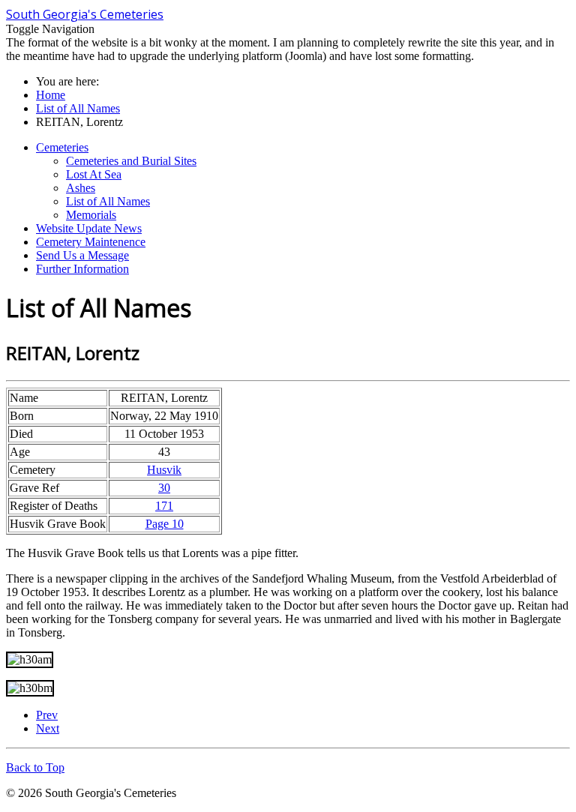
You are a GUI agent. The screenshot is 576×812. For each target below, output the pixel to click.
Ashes (80, 187)
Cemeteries (62, 147)
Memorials (91, 214)
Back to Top (35, 767)
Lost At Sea (94, 174)
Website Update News (89, 228)
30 (164, 487)
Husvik (164, 469)
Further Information (82, 268)
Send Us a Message (82, 255)
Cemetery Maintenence (91, 241)
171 (164, 505)
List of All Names (108, 201)
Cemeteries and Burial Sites (131, 160)
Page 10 (165, 523)
